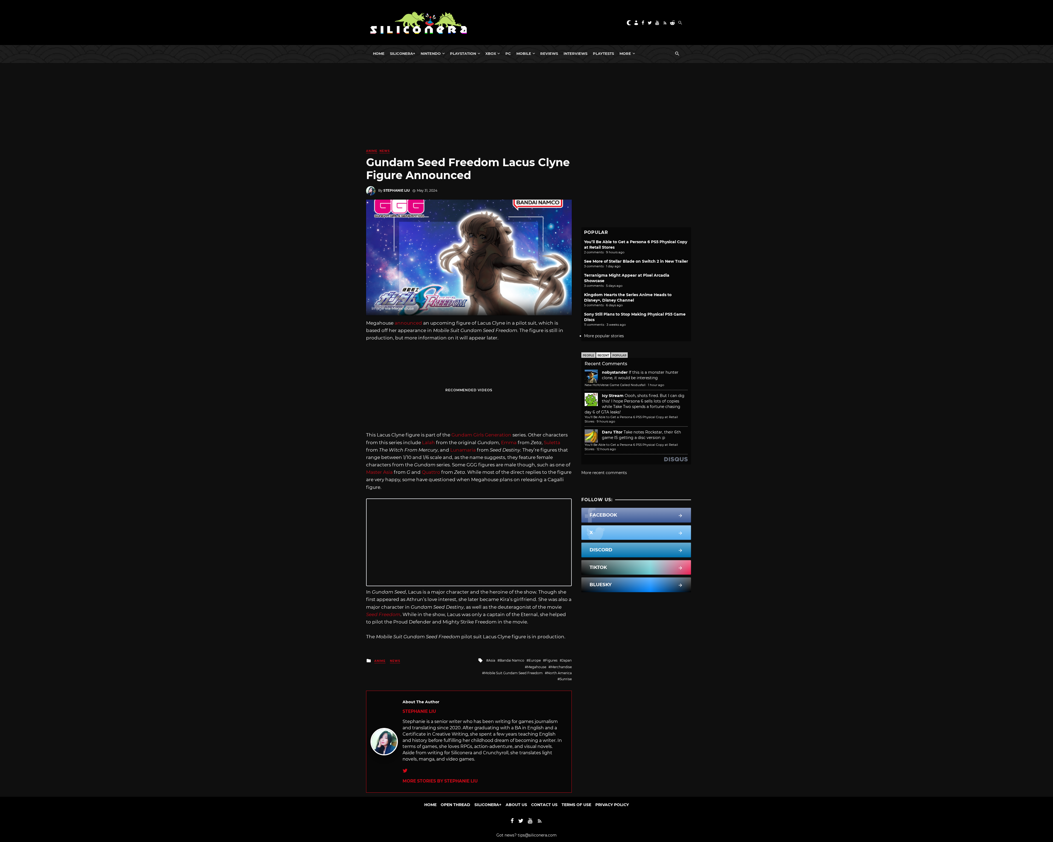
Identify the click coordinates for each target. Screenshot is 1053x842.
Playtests (603, 53)
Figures (551, 660)
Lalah (428, 442)
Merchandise (561, 667)
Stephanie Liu (396, 190)
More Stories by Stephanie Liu (440, 781)
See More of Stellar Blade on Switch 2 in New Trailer (636, 261)
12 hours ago (606, 449)
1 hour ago (656, 385)
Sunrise (566, 679)
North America (559, 673)
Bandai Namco (512, 660)
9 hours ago (606, 421)
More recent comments (604, 472)
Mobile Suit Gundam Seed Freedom (513, 673)
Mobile (523, 53)
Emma (509, 442)
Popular (619, 355)
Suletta (552, 442)
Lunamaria (463, 450)
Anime (371, 151)
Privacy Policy (612, 804)
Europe (535, 660)
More (625, 53)
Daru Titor (612, 432)
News (385, 151)
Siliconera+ (402, 53)
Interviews (575, 53)
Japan (567, 660)
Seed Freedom (383, 614)
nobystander (615, 372)
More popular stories (604, 335)
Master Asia (379, 472)
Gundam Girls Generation (481, 435)
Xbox (490, 53)
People (588, 355)
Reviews (549, 53)
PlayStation (463, 53)
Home (378, 53)
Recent (603, 355)
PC (508, 53)
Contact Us (544, 804)
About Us (516, 804)
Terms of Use (576, 804)
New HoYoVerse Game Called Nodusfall (615, 385)
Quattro (431, 472)
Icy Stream (613, 395)
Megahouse (536, 667)
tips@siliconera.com (537, 835)
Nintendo (431, 53)
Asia (491, 660)
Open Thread (455, 804)
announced (408, 323)
